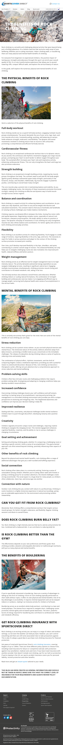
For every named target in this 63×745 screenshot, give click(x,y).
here (30, 731)
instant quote (22, 662)
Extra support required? (9, 707)
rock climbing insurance (41, 644)
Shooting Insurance (45, 703)
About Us (24, 697)
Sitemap (5, 705)
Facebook (4, 717)
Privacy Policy (25, 701)
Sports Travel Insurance (46, 697)
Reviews (15, 9)
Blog (28, 9)
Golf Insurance (44, 701)
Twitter (7, 717)
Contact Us (56, 4)
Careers (24, 705)
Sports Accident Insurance (47, 699)
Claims (22, 9)
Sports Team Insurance (46, 705)
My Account (36, 9)
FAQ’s (4, 703)
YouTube (11, 717)
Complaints (6, 701)
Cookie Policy (25, 699)
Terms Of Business (26, 703)
